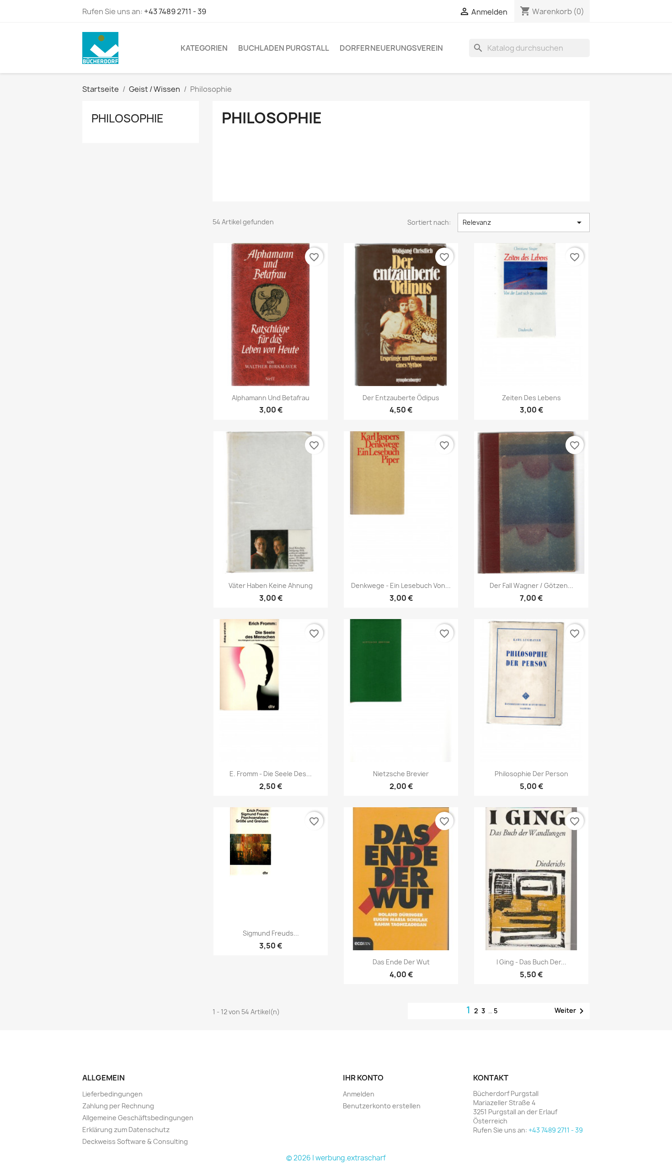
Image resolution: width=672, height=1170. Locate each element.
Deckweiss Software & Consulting (135, 1141)
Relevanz (524, 222)
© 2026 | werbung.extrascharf (336, 1158)
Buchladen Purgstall (283, 48)
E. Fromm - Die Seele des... (270, 773)
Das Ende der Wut (401, 962)
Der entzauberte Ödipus (401, 397)
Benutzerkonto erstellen (382, 1105)
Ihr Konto (363, 1078)
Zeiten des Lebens (531, 397)
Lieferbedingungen (112, 1094)
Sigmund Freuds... (271, 933)
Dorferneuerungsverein (391, 48)
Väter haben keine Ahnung (271, 585)
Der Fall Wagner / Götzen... (531, 585)
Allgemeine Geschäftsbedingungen (137, 1117)
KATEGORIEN (204, 48)
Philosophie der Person (531, 773)
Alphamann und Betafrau (270, 397)
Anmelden (358, 1094)
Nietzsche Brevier (401, 773)
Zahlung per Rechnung (118, 1105)
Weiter (571, 1011)
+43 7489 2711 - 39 (175, 11)
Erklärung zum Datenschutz (126, 1129)
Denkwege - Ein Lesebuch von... (401, 585)
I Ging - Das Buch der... (531, 962)
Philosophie (127, 118)
